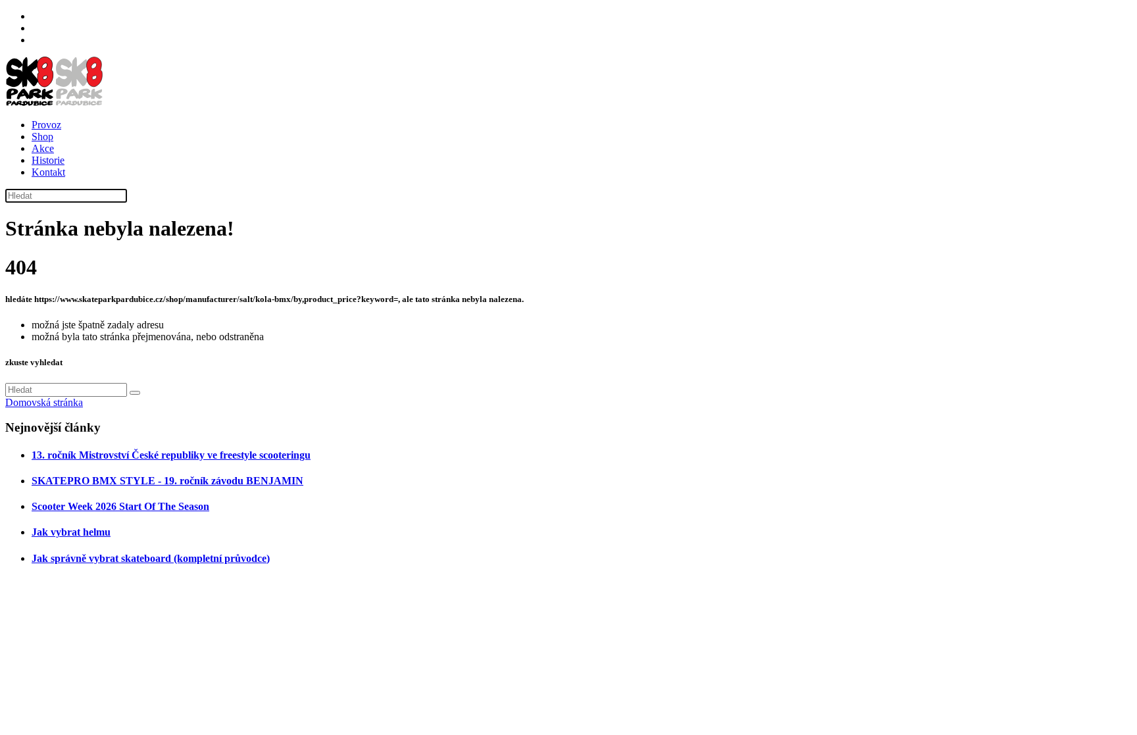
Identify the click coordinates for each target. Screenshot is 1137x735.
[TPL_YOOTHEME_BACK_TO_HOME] (54, 102)
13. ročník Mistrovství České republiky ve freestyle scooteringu (171, 455)
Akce (43, 148)
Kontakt (48, 172)
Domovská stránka (44, 402)
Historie (48, 160)
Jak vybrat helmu (71, 532)
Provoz (46, 124)
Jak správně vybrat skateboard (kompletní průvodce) (151, 558)
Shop (42, 136)
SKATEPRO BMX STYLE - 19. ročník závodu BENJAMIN (167, 480)
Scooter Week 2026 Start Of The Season (120, 506)
